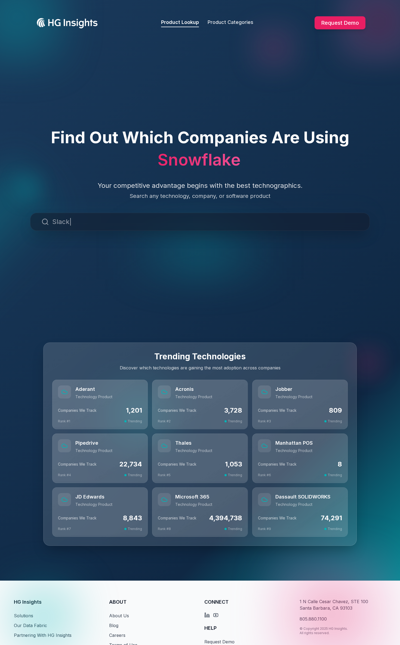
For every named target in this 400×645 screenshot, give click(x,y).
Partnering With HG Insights (43, 635)
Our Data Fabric (30, 625)
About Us (119, 615)
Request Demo (340, 23)
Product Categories (230, 22)
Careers (117, 635)
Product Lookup (180, 22)
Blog (113, 625)
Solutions (23, 615)
